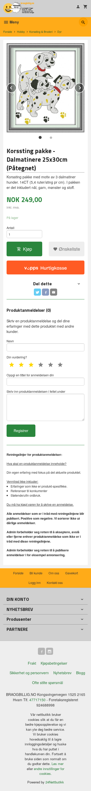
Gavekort (71, 573)
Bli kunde (36, 573)
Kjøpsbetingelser (54, 663)
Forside (7, 32)
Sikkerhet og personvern (29, 672)
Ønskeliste (69, 249)
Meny (14, 21)
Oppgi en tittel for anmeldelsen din (30, 375)
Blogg (80, 672)
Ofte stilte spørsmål (47, 682)
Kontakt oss (55, 582)
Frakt (32, 663)
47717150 (37, 699)
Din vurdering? (17, 357)
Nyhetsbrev (62, 672)
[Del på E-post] (53, 292)
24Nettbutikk (55, 782)
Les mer (57, 763)
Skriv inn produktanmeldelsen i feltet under (36, 391)
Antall (10, 227)
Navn (10, 341)
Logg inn (35, 582)
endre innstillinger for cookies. (49, 771)
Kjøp (27, 249)
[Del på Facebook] (45, 292)
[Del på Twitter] (37, 292)
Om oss (54, 573)
